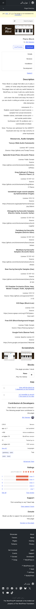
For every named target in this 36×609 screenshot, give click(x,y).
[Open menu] (3, 3)
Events (14, 553)
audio (11, 452)
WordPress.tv (28, 560)
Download (29, 47)
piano (4, 456)
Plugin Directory (29, 8)
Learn (32, 550)
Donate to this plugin (27, 523)
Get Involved (12, 550)
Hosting (31, 541)
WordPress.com (28, 566)
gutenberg (5, 452)
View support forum (27, 506)
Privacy (31, 544)
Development (27, 68)
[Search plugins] (14, 21)
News (32, 538)
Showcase (13, 534)
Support (29, 73)
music (8, 456)
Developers (30, 557)
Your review (30, 493)
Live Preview (18, 47)
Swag (14, 560)
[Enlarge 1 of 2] (32, 353)
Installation (28, 64)
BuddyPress (29, 576)
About (32, 534)
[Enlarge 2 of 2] (15, 353)
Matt (31, 569)
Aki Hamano (30, 42)
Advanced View (28, 461)
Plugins (14, 541)
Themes (14, 538)
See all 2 (4, 448)
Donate (13, 557)
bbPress (30, 572)
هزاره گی (27, 584)
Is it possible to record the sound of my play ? (26, 395)
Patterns (14, 544)
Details (30, 54)
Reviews (29, 59)
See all (4, 493)
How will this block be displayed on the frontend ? (24, 388)
